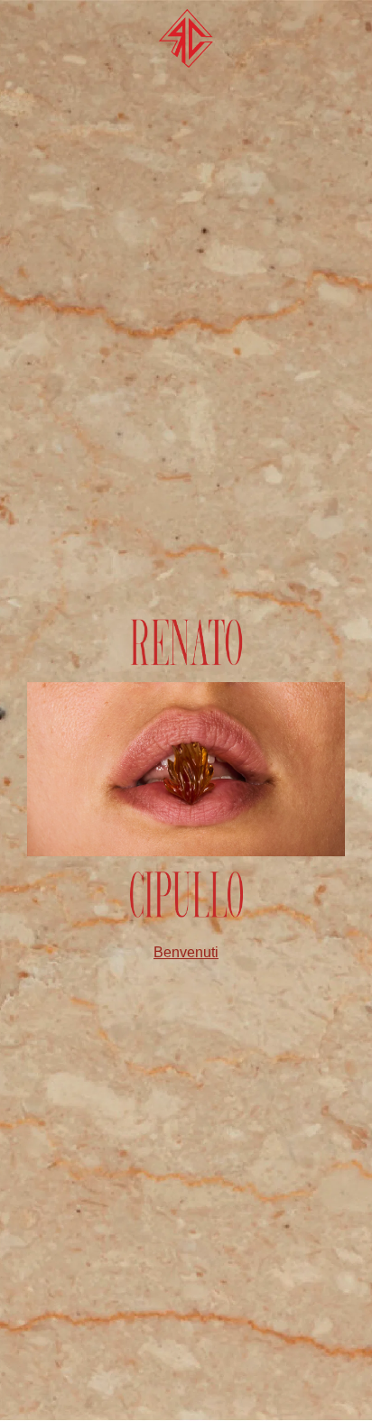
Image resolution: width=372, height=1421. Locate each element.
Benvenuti (186, 952)
